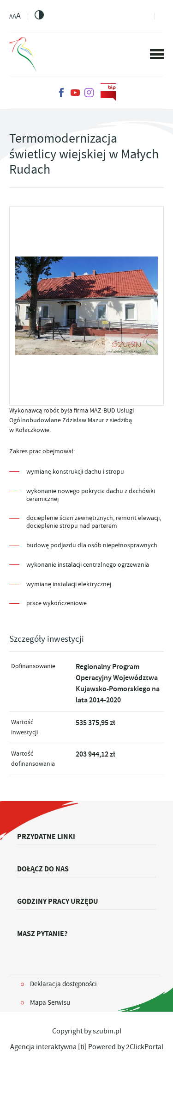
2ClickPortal (144, 1046)
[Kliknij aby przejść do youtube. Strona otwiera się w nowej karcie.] (75, 92)
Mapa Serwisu (50, 1002)
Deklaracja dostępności (63, 984)
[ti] (82, 1046)
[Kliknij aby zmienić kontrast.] (39, 14)
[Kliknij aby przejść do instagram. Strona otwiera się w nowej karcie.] (89, 92)
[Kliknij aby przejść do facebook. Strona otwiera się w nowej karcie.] (61, 92)
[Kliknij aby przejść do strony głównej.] (22, 54)
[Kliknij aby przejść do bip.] (108, 92)
